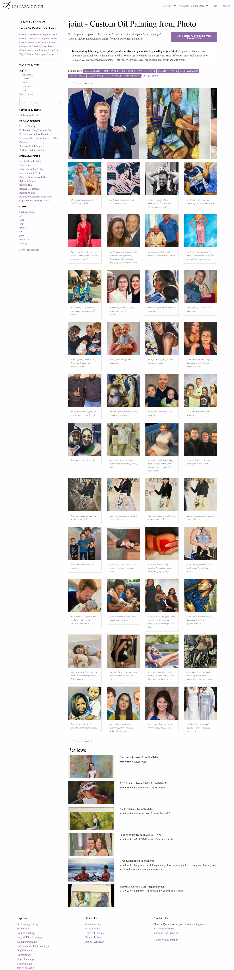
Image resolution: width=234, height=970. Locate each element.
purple (74, 203)
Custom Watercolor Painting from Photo (39, 50)
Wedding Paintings (27, 941)
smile (150, 199)
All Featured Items (28, 115)
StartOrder (194, 37)
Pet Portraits (23, 928)
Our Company (93, 924)
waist (117, 203)
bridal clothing (121, 258)
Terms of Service (94, 933)
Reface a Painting (27, 180)
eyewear (197, 203)
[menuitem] (168, 6)
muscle (127, 199)
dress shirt (165, 251)
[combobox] (39, 102)
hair (111, 411)
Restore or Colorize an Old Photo (35, 196)
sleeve (189, 203)
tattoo (24, 82)
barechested (27, 74)
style (150, 206)
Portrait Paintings (27, 126)
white (92, 460)
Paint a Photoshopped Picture (33, 176)
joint (81, 199)
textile (74, 414)
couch (155, 470)
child (21, 219)
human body (90, 310)
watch (86, 359)
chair (81, 255)
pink (86, 258)
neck (112, 203)
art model (26, 86)
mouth (78, 310)
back (24, 90)
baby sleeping (77, 679)
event (93, 414)
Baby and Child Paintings (32, 146)
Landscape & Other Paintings (33, 946)
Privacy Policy (93, 928)
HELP (214, 6)
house (22, 231)
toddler (88, 619)
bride (112, 255)
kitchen (74, 623)
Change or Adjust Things (31, 169)
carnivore (130, 567)
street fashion (126, 727)
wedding (23, 243)
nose (150, 307)
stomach (26, 78)
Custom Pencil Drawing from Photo (37, 42)
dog (21, 223)
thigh (194, 258)
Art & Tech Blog (94, 941)
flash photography (85, 362)
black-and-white (160, 206)
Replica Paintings (27, 192)
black (127, 564)
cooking (74, 619)
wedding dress (121, 251)
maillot (74, 314)
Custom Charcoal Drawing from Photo (38, 34)
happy (162, 203)
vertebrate (85, 672)
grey (194, 463)
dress (73, 258)
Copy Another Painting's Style (34, 200)
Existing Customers (164, 928)
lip (159, 307)
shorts (118, 619)
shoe (86, 199)
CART (228, 6)
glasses (126, 307)
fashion (87, 203)
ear (154, 310)
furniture (157, 672)
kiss (121, 411)
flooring (80, 258)
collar (172, 255)
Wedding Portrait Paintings (32, 149)
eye (72, 310)
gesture (124, 203)
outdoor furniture (160, 679)
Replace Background (29, 188)
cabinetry (191, 675)
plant (156, 362)
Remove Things (27, 184)
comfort (163, 467)
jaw (133, 199)
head (78, 307)
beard (87, 414)
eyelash (171, 307)
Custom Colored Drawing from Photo (38, 38)
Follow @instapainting (166, 939)
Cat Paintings (24, 954)
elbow (81, 366)
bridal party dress (129, 262)
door (112, 467)
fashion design (204, 258)
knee (157, 467)
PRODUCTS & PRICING (192, 6)
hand (117, 199)
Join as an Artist (25, 967)
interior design (116, 463)
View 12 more (26, 94)
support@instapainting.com (190, 924)
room (81, 623)
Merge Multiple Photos (30, 173)
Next (88, 83)
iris (122, 359)
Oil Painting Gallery (28, 924)
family (22, 227)
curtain (151, 255)
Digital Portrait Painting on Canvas (36, 54)
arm (91, 199)
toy (118, 567)
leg (95, 199)
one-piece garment (123, 255)
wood (207, 255)
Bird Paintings (24, 963)
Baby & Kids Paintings (29, 937)
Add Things (25, 165)
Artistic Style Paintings (30, 161)
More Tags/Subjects (29, 249)
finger (118, 362)
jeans (199, 672)
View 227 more (149, 75)
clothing (74, 199)
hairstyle (85, 251)
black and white (27, 211)
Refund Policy (93, 937)
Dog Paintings (24, 950)
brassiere (203, 679)
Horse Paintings (25, 959)
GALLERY (168, 6)
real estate (24, 239)
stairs (125, 731)
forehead (113, 307)
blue (125, 414)
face (73, 251)
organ (80, 203)
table (165, 675)
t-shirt (81, 619)
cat (20, 215)
